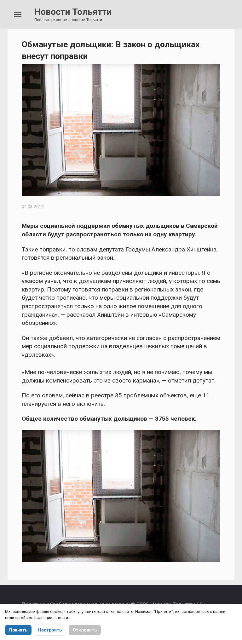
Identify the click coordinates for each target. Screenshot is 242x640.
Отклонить (85, 629)
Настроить (50, 629)
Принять (18, 629)
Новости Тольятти (73, 12)
